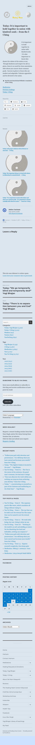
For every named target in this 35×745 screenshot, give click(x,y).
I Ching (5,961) (9, 347)
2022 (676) (8, 371)
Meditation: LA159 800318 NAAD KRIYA (17, 553)
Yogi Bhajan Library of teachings (13, 721)
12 (17, 598)
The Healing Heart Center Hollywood (15, 688)
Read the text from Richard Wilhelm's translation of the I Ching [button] (18, 81)
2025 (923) (8, 364)
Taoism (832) (8, 335)
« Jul (8, 612)
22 (30, 601)
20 (22, 601)
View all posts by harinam (16, 213)
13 (21, 598)
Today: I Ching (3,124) (11, 330)
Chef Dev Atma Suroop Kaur (12, 692)
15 (30, 598)
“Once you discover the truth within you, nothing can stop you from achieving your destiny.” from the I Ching (18, 479)
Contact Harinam (8, 658)
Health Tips (6, 709)
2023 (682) (8, 368)
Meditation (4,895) (10, 349)
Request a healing (9, 441)
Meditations (7, 662)
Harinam (6, 654)
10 (9, 598)
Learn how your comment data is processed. (17, 276)
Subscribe (8, 402)
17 (9, 601)
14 (26, 598)
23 (5, 605)
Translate (17, 417)
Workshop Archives (9, 696)
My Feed (6, 725)
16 (5, 601)
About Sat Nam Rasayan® (11, 679)
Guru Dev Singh (8, 717)
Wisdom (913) (9, 332)
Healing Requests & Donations (13, 667)
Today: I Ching (8, 92)
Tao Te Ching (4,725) (11, 354)
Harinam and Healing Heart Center (12, 731)
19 (17, 601)
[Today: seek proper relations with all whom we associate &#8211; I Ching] (17, 139)
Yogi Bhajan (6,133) (11, 344)
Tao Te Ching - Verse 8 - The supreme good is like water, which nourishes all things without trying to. (17, 505)
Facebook (7, 563)
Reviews (5, 683)
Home (5, 650)
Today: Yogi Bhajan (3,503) (13, 328)
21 (26, 601)
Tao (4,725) (8, 352)
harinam (7, 220)
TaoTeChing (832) (10, 337)
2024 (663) (8, 366)
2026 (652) (8, 361)
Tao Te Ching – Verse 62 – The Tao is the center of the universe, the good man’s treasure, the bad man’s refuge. (17, 472)
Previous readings (9, 89)
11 (13, 598)
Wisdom (5, 704)
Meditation (6, 87)
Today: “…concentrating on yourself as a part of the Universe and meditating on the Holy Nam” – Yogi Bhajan (18, 486)
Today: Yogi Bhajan (9, 671)
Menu (29, 6)
